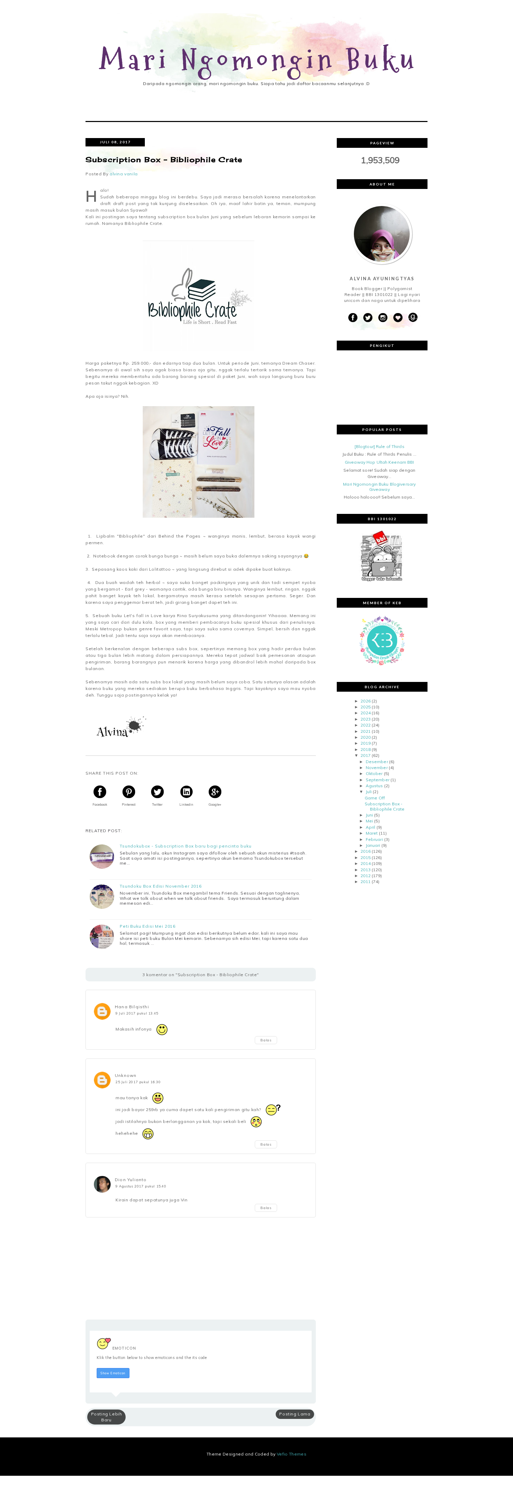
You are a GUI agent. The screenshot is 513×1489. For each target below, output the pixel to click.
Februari (374, 839)
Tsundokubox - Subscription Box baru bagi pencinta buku (185, 846)
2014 (365, 863)
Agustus (374, 785)
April (371, 827)
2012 (365, 875)
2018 (365, 749)
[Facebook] (352, 318)
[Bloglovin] (398, 318)
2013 (365, 869)
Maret (372, 833)
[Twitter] (368, 318)
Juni (369, 815)
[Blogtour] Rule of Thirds (379, 446)
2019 (365, 743)
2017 (365, 755)
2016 (365, 851)
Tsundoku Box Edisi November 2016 (161, 886)
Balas (266, 1040)
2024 (365, 712)
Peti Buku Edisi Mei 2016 (148, 926)
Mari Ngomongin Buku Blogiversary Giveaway (379, 486)
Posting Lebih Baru (106, 1416)
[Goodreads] (413, 318)
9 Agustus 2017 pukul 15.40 (141, 1186)
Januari (373, 845)
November (377, 767)
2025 (365, 706)
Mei (369, 820)
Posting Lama (294, 1413)
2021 (365, 731)
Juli (369, 791)
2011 (365, 881)
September (377, 779)
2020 (365, 737)
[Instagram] (383, 318)
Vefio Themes (291, 1454)
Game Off (375, 797)
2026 (365, 701)
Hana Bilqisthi (132, 1006)
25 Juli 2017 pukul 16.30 (138, 1082)
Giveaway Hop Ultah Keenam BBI (379, 462)
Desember (377, 761)
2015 (365, 857)
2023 (365, 719)
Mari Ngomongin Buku (258, 60)
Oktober (374, 773)
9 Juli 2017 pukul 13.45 (137, 1013)
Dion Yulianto (131, 1179)
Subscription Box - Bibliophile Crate (384, 806)
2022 (365, 725)
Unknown (125, 1075)
